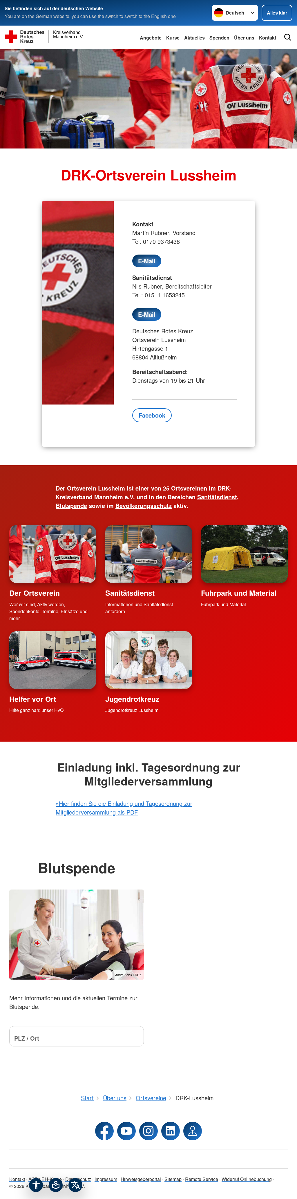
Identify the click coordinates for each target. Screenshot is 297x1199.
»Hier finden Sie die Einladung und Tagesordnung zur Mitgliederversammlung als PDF (124, 807)
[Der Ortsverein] (52, 554)
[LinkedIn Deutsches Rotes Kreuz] (170, 1131)
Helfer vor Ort (32, 699)
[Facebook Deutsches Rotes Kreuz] (104, 1131)
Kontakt (17, 1179)
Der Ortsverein (34, 593)
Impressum (106, 1179)
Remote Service (201, 1179)
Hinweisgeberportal (141, 1179)
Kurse (173, 37)
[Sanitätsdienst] (148, 554)
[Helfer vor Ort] (52, 660)
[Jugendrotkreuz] (148, 660)
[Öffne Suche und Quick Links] (287, 37)
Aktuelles (194, 37)
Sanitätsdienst (130, 593)
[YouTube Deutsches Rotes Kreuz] (126, 1131)
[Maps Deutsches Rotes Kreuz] (192, 1131)
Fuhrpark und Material (239, 593)
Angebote (151, 37)
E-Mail (146, 261)
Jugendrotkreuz (132, 699)
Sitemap (173, 1179)
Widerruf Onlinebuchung (247, 1179)
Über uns (244, 37)
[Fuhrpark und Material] (244, 554)
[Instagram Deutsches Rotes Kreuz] (148, 1131)
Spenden (219, 37)
